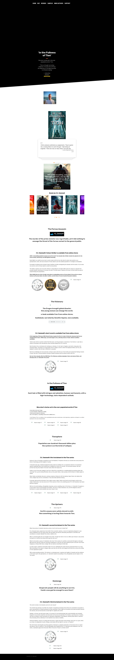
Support (67, 3)
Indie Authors (58, 3)
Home (34, 3)
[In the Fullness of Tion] (57, 125)
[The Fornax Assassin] (43, 204)
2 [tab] (57, 217)
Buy (38, 3)
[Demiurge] (71, 204)
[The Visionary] (57, 205)
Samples (50, 3)
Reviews (43, 3)
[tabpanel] (42, 205)
